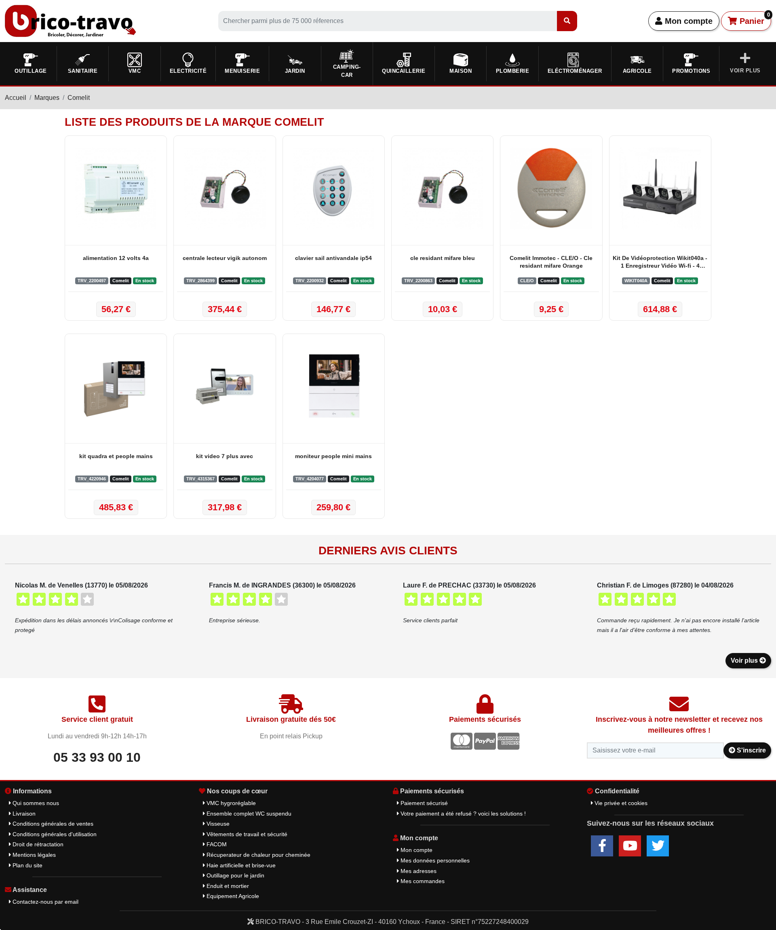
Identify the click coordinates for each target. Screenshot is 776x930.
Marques (46, 97)
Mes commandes (422, 881)
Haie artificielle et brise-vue (240, 865)
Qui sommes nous (35, 803)
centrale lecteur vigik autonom (225, 258)
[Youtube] (630, 845)
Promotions (691, 71)
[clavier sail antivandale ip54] (333, 188)
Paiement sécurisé (423, 803)
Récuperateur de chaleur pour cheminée (257, 855)
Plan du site (26, 865)
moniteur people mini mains (333, 456)
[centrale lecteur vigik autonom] (224, 188)
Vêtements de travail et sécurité (246, 834)
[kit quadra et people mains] (116, 386)
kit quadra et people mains (116, 456)
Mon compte (687, 21)
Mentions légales (33, 855)
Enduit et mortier (227, 886)
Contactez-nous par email (44, 901)
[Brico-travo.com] (70, 20)
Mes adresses (417, 871)
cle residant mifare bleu (442, 258)
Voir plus (745, 660)
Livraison (23, 813)
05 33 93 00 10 (97, 757)
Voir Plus (745, 71)
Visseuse (217, 823)
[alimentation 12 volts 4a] (116, 188)
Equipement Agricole (232, 896)
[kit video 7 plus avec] (224, 386)
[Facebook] (602, 845)
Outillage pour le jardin (234, 875)
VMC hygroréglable (230, 803)
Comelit (78, 97)
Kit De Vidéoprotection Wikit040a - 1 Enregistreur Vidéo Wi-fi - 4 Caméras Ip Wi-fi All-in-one (660, 263)
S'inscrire (750, 750)
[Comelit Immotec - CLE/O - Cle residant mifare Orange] (551, 188)
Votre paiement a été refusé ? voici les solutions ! (462, 813)
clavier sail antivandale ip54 (333, 258)
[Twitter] (658, 845)
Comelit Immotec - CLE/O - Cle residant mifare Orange (551, 262)
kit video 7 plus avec (224, 456)
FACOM (216, 844)
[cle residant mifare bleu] (442, 188)
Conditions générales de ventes (52, 823)
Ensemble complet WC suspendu (248, 813)
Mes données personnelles (434, 860)
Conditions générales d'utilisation (54, 834)
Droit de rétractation (37, 844)
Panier (753, 18)
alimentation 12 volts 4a (116, 258)
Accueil (15, 97)
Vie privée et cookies (620, 803)
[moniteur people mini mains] (333, 386)
